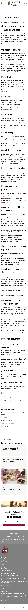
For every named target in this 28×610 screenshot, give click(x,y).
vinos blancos (20, 193)
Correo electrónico (6, 420)
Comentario (5, 426)
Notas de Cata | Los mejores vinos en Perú (15, 607)
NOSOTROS (4, 568)
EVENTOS (3, 565)
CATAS (2, 564)
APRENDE (3, 567)
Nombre (4, 414)
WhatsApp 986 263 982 (6, 570)
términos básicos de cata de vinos (10, 72)
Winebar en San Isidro (18, 586)
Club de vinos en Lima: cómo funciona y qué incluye (11, 448)
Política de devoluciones (6, 585)
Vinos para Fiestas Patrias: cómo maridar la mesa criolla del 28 (12, 488)
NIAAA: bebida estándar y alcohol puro (14, 401)
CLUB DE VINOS (4, 561)
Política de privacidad (5, 584)
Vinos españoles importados (7, 586)
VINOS (2, 560)
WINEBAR (3, 563)
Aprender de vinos (17, 16)
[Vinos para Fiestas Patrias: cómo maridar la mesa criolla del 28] (14, 476)
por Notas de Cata (5, 22)
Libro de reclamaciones (6, 582)
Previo (11, 13)
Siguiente (16, 13)
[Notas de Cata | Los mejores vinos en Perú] (14, 3)
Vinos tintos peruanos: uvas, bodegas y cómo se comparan (13, 460)
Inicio (7, 16)
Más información (14, 524)
